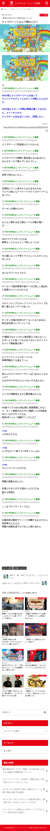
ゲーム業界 (8, 568)
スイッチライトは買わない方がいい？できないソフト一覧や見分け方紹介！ (24, 810)
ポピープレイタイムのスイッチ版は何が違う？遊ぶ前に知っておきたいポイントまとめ (24, 800)
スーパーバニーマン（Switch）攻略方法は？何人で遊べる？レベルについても (24, 780)
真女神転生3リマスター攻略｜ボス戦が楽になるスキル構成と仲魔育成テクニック (23, 770)
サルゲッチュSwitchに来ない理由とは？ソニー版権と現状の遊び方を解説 (24, 790)
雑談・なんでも (21, 568)
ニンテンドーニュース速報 (24, 827)
